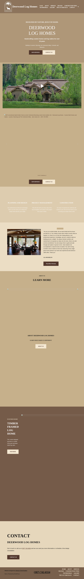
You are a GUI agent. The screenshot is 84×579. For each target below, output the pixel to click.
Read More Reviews (51, 263)
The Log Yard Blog (62, 7)
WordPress (17, 574)
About (47, 5)
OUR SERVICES (36, 52)
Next (77, 143)
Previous (6, 143)
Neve (6, 574)
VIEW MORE (13, 451)
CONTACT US (48, 52)
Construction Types (70, 5)
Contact (72, 7)
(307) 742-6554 (26, 548)
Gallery (52, 7)
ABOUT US (41, 346)
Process (60, 5)
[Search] (78, 6)
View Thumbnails (42, 175)
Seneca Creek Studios (21, 570)
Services (53, 5)
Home (41, 5)
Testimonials (44, 7)
